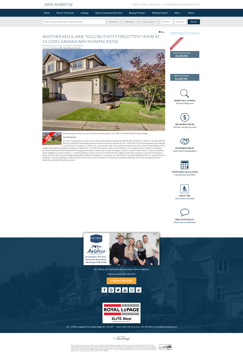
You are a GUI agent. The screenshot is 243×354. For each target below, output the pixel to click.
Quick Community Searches (108, 12)
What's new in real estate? (185, 222)
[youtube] (125, 290)
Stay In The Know (65, 12)
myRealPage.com (121, 339)
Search (194, 22)
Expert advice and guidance (185, 151)
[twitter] (118, 290)
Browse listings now (185, 103)
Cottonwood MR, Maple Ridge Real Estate (65, 48)
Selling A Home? (160, 12)
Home (47, 12)
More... (191, 12)
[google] (111, 290)
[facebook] (104, 290)
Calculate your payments (185, 174)
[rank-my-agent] (138, 290)
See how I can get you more (184, 127)
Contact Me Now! (121, 280)
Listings (84, 12)
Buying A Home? (137, 12)
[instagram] (132, 290)
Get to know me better (185, 198)
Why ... (178, 12)
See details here (69, 137)
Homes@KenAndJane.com (181, 4)
